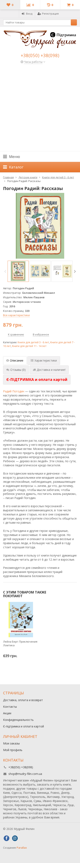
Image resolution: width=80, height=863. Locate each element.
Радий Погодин (13, 391)
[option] (18, 271)
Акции (7, 713)
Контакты (10, 707)
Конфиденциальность (18, 720)
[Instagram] (14, 838)
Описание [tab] (16, 360)
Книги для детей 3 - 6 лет (33, 342)
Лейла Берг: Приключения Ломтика (20, 643)
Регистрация (50, 13)
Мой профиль (12, 750)
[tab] (37, 380)
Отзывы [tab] (18, 370)
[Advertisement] (40, 109)
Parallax (22, 847)
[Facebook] (6, 838)
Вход (29, 13)
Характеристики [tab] (45, 360)
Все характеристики (16, 315)
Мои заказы (11, 743)
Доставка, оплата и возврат (23, 700)
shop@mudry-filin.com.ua (25, 774)
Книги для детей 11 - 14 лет (29, 346)
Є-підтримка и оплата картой (23, 726)
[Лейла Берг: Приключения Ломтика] (20, 619)
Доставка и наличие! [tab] (51, 370)
